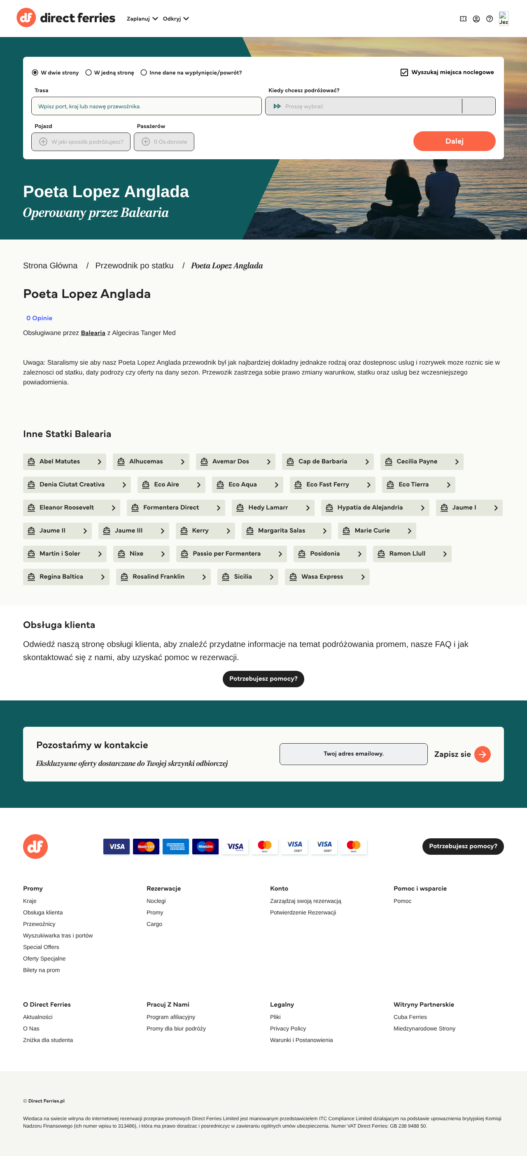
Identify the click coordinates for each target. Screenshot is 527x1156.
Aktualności (38, 1017)
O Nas (31, 1028)
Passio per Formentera (227, 553)
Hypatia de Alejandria (370, 507)
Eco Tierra (414, 484)
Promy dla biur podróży (176, 1028)
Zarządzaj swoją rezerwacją (305, 901)
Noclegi (156, 901)
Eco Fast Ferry (327, 484)
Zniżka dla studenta (48, 1040)
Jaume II (52, 530)
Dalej (454, 141)
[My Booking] (463, 18)
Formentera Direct (171, 507)
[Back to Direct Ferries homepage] (65, 18)
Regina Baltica (61, 576)
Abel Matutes (60, 461)
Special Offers (41, 947)
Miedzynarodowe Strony (424, 1028)
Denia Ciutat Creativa (72, 484)
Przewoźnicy (39, 924)
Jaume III (129, 530)
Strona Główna (50, 265)
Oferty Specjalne (44, 958)
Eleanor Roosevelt (67, 507)
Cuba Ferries (410, 1017)
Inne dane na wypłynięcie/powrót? (195, 72)
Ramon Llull (407, 553)
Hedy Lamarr (268, 507)
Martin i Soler (60, 553)
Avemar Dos (230, 461)
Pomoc (403, 901)
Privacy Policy (288, 1028)
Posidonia (325, 553)
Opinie (39, 318)
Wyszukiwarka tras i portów (58, 935)
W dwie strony (60, 72)
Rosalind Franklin (158, 576)
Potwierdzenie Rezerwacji (303, 912)
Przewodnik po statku (134, 265)
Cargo (154, 924)
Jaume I (464, 507)
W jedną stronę (114, 72)
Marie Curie (372, 530)
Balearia (93, 333)
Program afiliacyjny (171, 1017)
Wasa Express (322, 576)
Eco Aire (166, 484)
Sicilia (243, 576)
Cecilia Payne (417, 461)
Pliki (275, 1017)
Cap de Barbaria (322, 461)
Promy (155, 912)
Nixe (136, 553)
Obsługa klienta (43, 912)
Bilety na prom (41, 970)
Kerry (200, 530)
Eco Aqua (243, 484)
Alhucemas (146, 461)
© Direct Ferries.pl (44, 1101)
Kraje (30, 901)
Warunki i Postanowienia (301, 1040)
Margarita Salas (281, 530)
